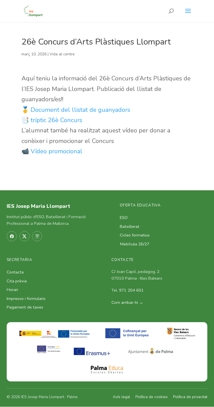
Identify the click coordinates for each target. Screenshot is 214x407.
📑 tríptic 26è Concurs (51, 120)
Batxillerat (129, 226)
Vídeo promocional (56, 151)
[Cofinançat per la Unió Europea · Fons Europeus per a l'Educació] (128, 333)
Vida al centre (62, 54)
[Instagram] (37, 236)
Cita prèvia (17, 281)
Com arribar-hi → (127, 302)
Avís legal (121, 396)
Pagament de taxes (25, 307)
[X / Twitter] (25, 236)
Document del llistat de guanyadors (80, 110)
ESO (124, 217)
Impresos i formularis (26, 298)
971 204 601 (131, 290)
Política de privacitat (190, 396)
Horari (12, 289)
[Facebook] (12, 236)
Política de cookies (151, 396)
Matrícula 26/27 (134, 244)
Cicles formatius (135, 235)
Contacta (15, 272)
